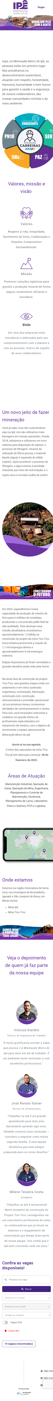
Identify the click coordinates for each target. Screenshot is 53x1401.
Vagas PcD (16, 1322)
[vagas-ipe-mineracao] (20, 7)
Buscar (28, 1289)
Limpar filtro (13, 1331)
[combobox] (26, 1297)
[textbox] (24, 1298)
